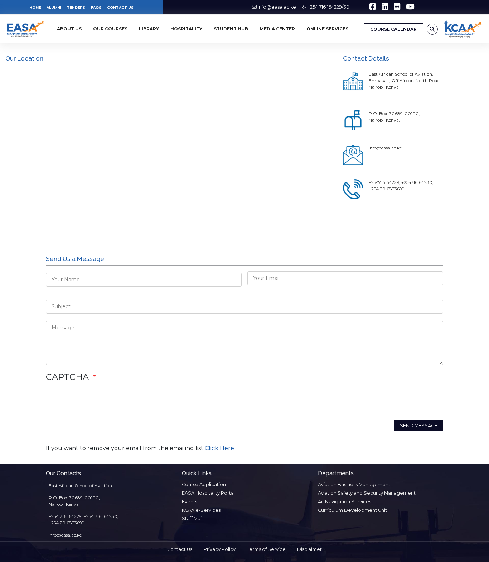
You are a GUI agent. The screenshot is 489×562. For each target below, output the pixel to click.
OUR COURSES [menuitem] (110, 29)
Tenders (76, 7)
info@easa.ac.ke (277, 7)
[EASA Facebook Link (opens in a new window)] (372, 7)
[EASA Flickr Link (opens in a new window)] (397, 7)
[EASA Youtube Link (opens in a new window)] (410, 7)
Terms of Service (266, 549)
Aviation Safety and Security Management (367, 493)
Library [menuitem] (149, 29)
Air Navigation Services (344, 501)
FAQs (96, 7)
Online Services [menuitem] (327, 29)
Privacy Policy (220, 549)
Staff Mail (192, 518)
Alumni (54, 7)
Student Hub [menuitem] (231, 29)
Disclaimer (309, 549)
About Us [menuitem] (69, 29)
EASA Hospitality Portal (208, 493)
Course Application (204, 484)
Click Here (219, 448)
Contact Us (120, 7)
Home (35, 7)
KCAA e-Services (201, 510)
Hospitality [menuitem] (186, 29)
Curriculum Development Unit (352, 510)
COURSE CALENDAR (393, 29)
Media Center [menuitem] (277, 29)
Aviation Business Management (354, 484)
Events (189, 501)
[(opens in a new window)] (463, 29)
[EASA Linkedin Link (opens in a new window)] (385, 7)
